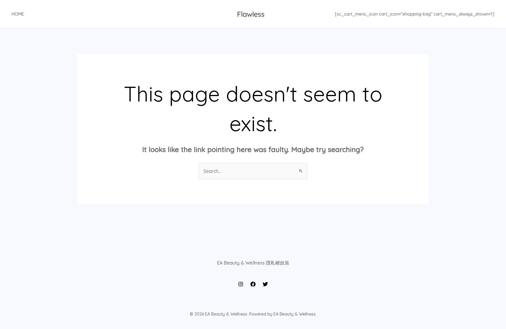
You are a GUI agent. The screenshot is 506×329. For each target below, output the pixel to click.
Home (18, 14)
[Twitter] (265, 284)
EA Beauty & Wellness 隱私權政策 (253, 263)
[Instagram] (240, 284)
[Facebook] (253, 284)
